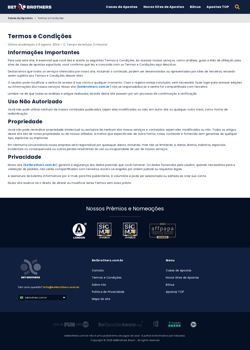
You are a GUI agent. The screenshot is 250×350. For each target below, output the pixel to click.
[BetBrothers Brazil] (29, 7)
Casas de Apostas (122, 7)
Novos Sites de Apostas (163, 7)
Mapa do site (101, 299)
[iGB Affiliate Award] (80, 231)
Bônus (195, 7)
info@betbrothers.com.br (61, 287)
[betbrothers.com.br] (174, 324)
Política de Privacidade (108, 292)
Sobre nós (99, 285)
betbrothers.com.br (94, 87)
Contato (98, 270)
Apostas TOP (218, 7)
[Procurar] (237, 7)
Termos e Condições (107, 278)
